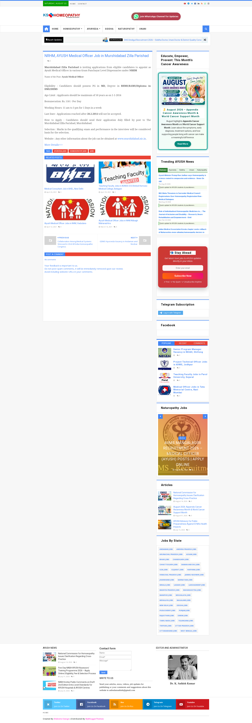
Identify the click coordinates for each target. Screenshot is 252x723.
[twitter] (192, 3)
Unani (142, 29)
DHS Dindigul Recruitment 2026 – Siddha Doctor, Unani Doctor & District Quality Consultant (143, 40)
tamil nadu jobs (167, 621)
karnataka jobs (185, 580)
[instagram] (208, 3)
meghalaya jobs (183, 595)
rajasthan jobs (167, 615)
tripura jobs (166, 626)
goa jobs (164, 569)
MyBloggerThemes (95, 719)
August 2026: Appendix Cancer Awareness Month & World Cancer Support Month (189, 510)
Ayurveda (92, 29)
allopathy (200, 40)
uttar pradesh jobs (184, 626)
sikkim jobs (183, 615)
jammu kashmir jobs (194, 575)
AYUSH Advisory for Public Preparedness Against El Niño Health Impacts (190, 524)
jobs (92, 151)
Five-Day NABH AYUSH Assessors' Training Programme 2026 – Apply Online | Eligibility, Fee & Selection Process (77, 671)
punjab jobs (184, 610)
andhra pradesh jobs (186, 549)
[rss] (202, 3)
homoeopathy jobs (78, 151)
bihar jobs (164, 559)
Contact (82, 4)
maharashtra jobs (192, 590)
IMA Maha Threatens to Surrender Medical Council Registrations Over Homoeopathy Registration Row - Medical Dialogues (180, 196)
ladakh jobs (179, 585)
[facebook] (195, 3)
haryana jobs (193, 569)
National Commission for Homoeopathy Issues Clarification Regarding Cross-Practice (188, 495)
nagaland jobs (184, 600)
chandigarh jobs (181, 559)
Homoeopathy (71, 29)
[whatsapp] (205, 3)
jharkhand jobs (167, 580)
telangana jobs (185, 621)
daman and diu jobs (190, 564)
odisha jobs (182, 605)
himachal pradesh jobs (170, 575)
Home (73, 4)
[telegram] (188, 3)
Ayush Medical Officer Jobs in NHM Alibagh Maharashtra (118, 222)
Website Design (61, 719)
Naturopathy (126, 29)
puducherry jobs (167, 610)
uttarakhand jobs (168, 631)
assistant (182, 444)
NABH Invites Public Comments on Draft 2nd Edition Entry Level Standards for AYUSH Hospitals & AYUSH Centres (76, 685)
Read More (182, 144)
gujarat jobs (177, 569)
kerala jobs (165, 585)
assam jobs (191, 554)
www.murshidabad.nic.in (132, 138)
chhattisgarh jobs (169, 564)
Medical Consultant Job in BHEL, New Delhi (63, 189)
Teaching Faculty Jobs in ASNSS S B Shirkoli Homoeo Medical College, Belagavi (123, 187)
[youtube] (184, 3)
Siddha (109, 29)
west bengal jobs (189, 631)
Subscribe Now (182, 276)
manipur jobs (166, 595)
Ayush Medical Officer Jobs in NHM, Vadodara (65, 223)
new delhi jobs (166, 605)
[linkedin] (198, 3)
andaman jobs (166, 549)
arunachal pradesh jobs (171, 554)
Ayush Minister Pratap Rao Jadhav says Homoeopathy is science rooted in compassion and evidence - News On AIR (182, 178)
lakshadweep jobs (197, 585)
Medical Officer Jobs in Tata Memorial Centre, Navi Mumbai (189, 390)
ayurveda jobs (94, 40)
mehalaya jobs (166, 600)
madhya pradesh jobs (170, 590)
